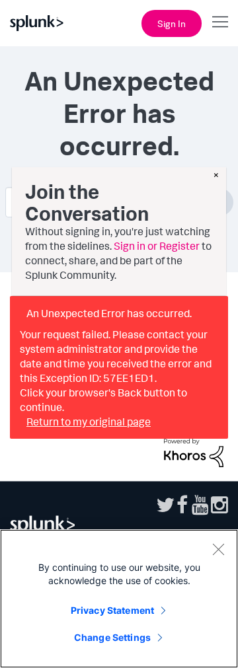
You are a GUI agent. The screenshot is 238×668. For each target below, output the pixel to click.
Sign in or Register (157, 245)
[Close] (218, 549)
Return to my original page (88, 421)
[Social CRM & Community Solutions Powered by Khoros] (193, 451)
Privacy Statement (112, 610)
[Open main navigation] (220, 22)
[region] (119, 598)
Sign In (171, 23)
